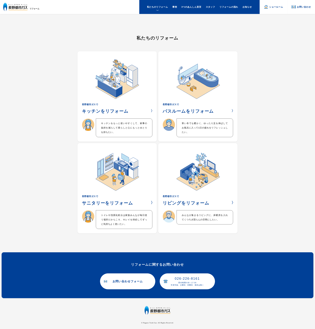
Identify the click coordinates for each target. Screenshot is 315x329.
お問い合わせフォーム (128, 281)
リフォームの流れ (229, 7)
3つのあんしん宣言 (191, 7)
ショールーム (276, 7)
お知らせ (247, 7)
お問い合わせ (304, 7)
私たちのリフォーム (157, 7)
